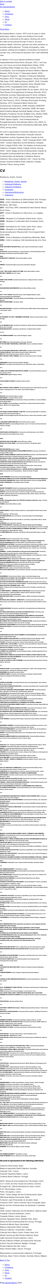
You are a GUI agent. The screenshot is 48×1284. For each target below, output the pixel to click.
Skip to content (6, 1)
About (7, 19)
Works (7, 11)
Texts (7, 17)
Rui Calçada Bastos (9, 1283)
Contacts (8, 25)
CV (6, 22)
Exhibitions (9, 14)
